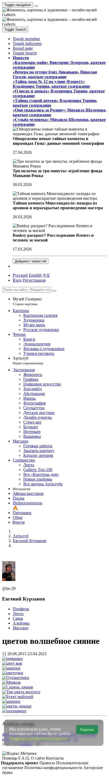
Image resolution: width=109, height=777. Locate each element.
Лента (18, 613)
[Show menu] (36, 6)
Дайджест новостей (30, 261)
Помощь (10, 758)
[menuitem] (46, 275)
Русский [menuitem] (20, 275)
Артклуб (28, 360)
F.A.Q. (24, 758)
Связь (18, 618)
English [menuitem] (35, 275)
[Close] (54, 291)
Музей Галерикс (27, 301)
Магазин (20, 628)
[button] (26, 38)
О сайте (38, 758)
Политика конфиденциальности (53, 767)
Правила (47, 763)
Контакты (55, 758)
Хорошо (87, 730)
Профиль (21, 609)
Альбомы (21, 623)
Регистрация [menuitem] (34, 280)
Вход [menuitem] (17, 280)
